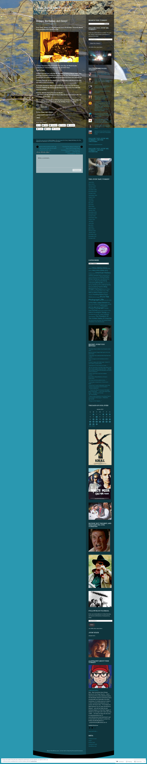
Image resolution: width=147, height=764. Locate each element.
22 (90, 421)
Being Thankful (99, 287)
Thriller (96, 321)
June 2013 (91, 201)
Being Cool (92, 279)
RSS (110, 8)
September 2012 (93, 218)
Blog (105, 287)
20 (106, 419)
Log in (90, 740)
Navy (95, 306)
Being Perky (98, 285)
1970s (90, 270)
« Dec (90, 426)
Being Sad (91, 287)
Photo (91, 308)
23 (93, 421)
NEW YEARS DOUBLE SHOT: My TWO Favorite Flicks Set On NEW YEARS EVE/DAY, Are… (47, 147)
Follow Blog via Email (99, 611)
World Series (101, 322)
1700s (94, 268)
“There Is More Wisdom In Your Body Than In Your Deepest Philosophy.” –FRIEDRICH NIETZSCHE (100, 398)
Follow (91, 625)
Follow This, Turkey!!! (95, 43)
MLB (109, 302)
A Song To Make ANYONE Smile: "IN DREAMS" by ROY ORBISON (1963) (103, 127)
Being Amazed (96, 277)
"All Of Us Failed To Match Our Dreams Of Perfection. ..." (102, 87)
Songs (104, 312)
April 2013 (91, 204)
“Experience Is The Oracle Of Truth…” (98, 365)
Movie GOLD (91, 304)
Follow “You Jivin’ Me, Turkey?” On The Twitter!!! (99, 140)
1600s (90, 268)
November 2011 (92, 236)
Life (56, 140)
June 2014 (91, 182)
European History (93, 291)
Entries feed (92, 742)
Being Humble (99, 281)
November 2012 (93, 214)
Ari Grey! (65, 140)
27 (106, 421)
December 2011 (92, 234)
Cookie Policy (34, 761)
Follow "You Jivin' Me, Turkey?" (99, 28)
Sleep (109, 310)
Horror (94, 297)
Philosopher (104, 306)
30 (93, 424)
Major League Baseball (100, 302)
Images (98, 297)
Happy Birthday (72, 140)
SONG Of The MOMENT (95, 312)
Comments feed (93, 744)
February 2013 (92, 208)
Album (93, 273)
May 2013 (91, 203)
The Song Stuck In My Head (95, 320)
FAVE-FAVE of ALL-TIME (103, 291)
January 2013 (92, 210)
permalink (57, 141)
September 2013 (93, 195)
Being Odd (92, 285)
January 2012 (92, 232)
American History (103, 273)
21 (109, 419)
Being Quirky (106, 285)
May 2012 (91, 225)
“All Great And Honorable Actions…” (98, 380)
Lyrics (91, 302)
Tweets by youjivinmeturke (95, 144)
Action (90, 273)
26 (103, 421)
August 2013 (92, 197)
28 (110, 421)
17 (96, 419)
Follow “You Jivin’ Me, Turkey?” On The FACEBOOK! (99, 150)
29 (90, 424)
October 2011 (92, 238)
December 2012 (93, 212)
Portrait (94, 310)
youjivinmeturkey (46, 24)
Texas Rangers (92, 316)
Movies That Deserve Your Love (102, 304)
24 (96, 421)
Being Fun (106, 279)
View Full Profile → (93, 731)
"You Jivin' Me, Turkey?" (54, 8)
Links (107, 300)
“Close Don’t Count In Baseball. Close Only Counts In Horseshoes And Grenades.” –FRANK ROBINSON (99, 387)
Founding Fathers (98, 295)
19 (103, 419)
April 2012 (91, 227)
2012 (106, 271)
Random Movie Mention (103, 310)
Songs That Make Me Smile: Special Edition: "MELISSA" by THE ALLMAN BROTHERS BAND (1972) (103, 121)
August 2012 (92, 219)
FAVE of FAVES (93, 293)
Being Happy (52, 140)
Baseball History (97, 275)
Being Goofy (92, 281)
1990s (98, 271)
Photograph (99, 308)
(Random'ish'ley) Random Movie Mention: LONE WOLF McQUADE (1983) (103, 133)
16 (93, 419)
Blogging (99, 289)
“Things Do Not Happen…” (95, 401)
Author (91, 275)
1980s (94, 271)
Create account (93, 738)
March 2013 (91, 206)
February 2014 (92, 186)
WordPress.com (93, 746)
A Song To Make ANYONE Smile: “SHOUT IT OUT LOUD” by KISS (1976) (99, 363)
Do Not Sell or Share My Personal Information (71, 751)
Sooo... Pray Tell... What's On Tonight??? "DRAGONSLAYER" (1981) (102, 74)
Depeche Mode (106, 289)
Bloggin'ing (93, 289)
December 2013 (93, 190)
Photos (106, 308)
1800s (99, 268)
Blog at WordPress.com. (53, 751)
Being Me (99, 283)
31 (96, 424)
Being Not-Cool (106, 283)
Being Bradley (104, 277)
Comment (77, 170)
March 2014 (91, 184)
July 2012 (91, 221)
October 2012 (92, 216)
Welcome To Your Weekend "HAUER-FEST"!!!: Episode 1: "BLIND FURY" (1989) (101, 98)
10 (96, 417)
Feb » (93, 426)
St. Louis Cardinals (103, 314)
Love (110, 300)
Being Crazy (99, 279)
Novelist (98, 306)
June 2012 (91, 223)
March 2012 (91, 229)
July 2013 (91, 199)
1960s (109, 268)
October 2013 (92, 193)
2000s (102, 271)
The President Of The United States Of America (100, 317)
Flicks (100, 293)
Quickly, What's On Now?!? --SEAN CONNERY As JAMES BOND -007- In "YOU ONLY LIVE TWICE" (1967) (103, 81)
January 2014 (92, 188)
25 (100, 421)
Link (105, 300)
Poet (90, 310)
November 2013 (93, 191)
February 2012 (92, 231)
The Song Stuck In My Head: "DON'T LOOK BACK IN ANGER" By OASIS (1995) (103, 115)
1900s (105, 268)
